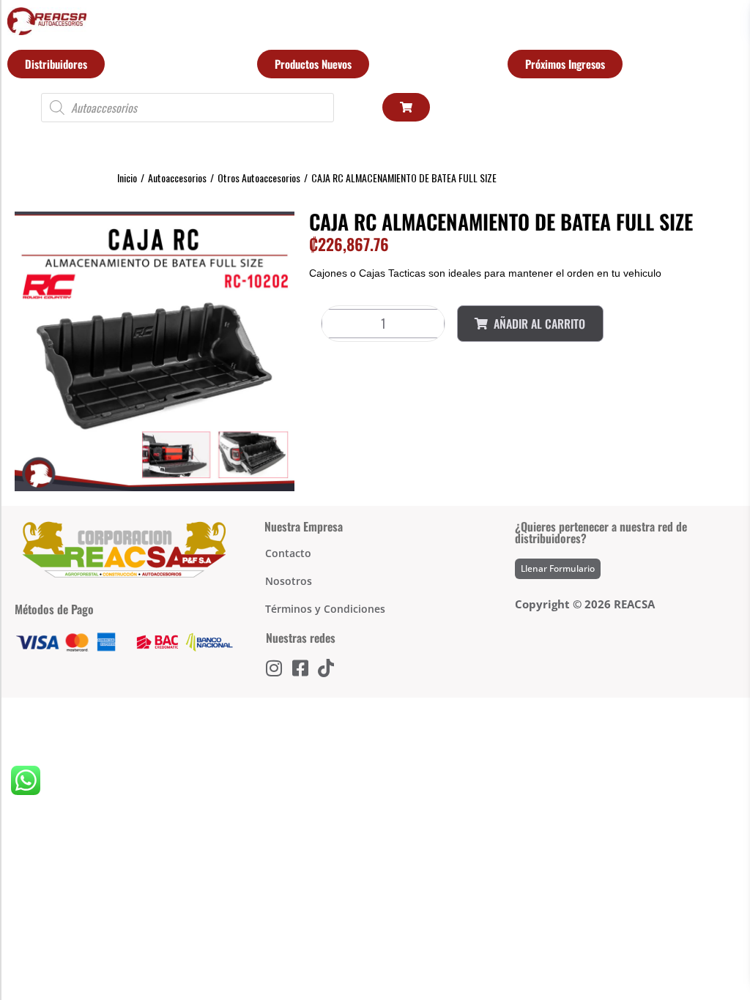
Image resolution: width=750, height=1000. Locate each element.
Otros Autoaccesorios (259, 177)
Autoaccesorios (177, 177)
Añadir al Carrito (539, 323)
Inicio (127, 177)
